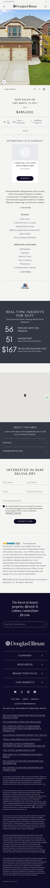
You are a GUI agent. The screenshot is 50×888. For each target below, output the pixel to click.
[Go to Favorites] (46, 2)
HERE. (43, 852)
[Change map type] (46, 397)
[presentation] (25, 47)
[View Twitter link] (21, 692)
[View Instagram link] (28, 692)
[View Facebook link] (15, 692)
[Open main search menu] (45, 6)
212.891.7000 (33, 790)
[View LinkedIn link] (34, 692)
